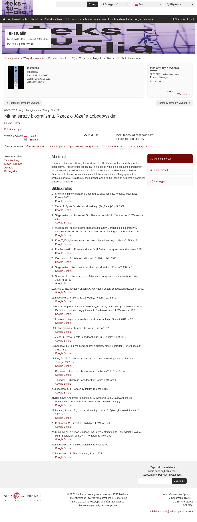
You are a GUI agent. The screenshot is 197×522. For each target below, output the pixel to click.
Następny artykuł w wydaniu (173, 103)
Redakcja (36, 19)
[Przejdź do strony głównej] (4, 19)
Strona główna (12, 58)
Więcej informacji (144, 19)
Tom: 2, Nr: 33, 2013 (37, 75)
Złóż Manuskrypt (53, 19)
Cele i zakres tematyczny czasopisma (85, 19)
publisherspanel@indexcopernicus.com (171, 511)
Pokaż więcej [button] (12, 129)
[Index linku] (21, 496)
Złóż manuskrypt (184, 19)
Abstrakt (8, 167)
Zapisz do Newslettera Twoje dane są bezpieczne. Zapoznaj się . (162, 471)
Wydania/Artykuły (17, 19)
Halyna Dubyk (12, 123)
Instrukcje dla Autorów (120, 19)
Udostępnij (160, 181)
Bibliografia (10, 171)
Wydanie (182, 94)
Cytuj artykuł (161, 170)
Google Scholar (63, 201)
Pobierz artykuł (162, 158)
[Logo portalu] (17, 7)
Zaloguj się (179, 481)
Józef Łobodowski (35, 146)
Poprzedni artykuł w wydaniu (24, 103)
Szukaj (92, 4)
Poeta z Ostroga (159, 77)
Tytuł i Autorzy (12, 160)
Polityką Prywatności (169, 474)
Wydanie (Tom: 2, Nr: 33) (61, 58)
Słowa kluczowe (13, 164)
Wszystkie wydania (33, 58)
